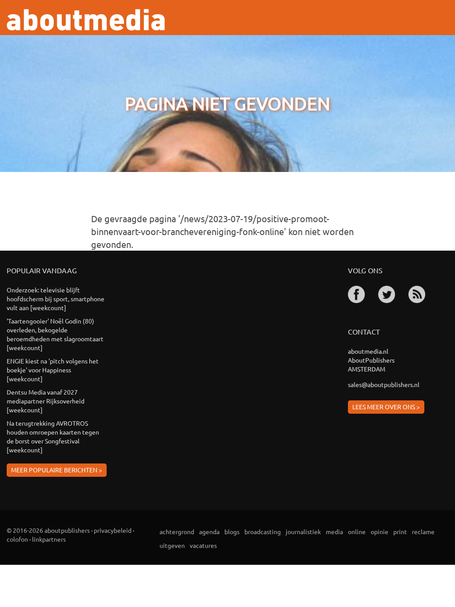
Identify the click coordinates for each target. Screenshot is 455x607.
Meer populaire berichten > (56, 470)
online (357, 531)
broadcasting (262, 531)
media (334, 531)
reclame (423, 531)
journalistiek (303, 531)
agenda (209, 531)
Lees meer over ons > (386, 407)
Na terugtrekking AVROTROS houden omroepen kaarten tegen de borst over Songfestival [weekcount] (53, 436)
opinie (379, 531)
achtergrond (177, 531)
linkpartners (49, 539)
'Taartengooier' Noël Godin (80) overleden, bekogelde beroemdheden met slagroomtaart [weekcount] (55, 334)
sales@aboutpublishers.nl (383, 384)
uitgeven (172, 545)
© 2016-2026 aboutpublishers (48, 530)
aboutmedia (86, 20)
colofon (17, 539)
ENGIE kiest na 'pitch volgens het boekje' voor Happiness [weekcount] (53, 370)
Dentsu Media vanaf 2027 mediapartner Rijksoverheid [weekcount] (45, 401)
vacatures (203, 545)
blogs (231, 531)
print (400, 531)
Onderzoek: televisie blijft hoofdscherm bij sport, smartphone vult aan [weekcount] (55, 298)
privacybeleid (113, 530)
